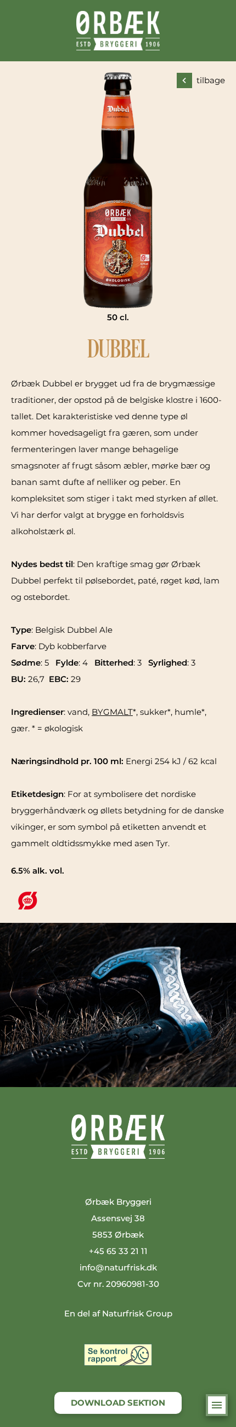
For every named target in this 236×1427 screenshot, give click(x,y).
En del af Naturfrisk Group (118, 1313)
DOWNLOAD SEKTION (118, 1402)
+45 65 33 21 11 (118, 1251)
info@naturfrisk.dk (118, 1267)
